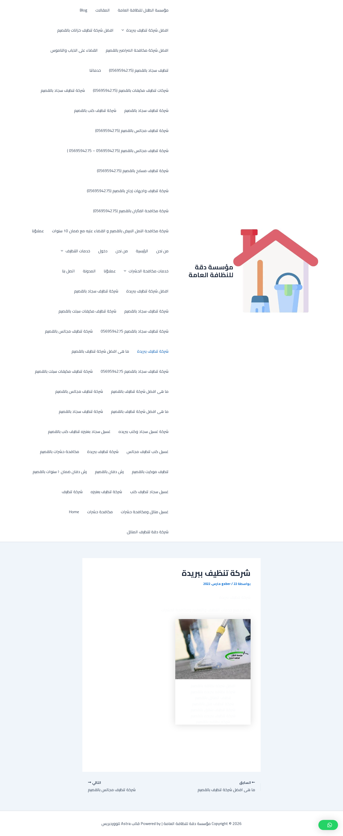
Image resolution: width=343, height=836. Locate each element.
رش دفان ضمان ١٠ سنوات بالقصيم (60, 471)
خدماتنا (95, 70)
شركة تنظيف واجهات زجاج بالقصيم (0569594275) (127, 190)
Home (74, 511)
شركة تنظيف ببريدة (152, 351)
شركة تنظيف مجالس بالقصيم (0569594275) (131, 130)
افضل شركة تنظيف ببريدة (147, 30)
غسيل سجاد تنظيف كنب (149, 491)
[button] (124, 30)
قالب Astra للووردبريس (120, 823)
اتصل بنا (68, 271)
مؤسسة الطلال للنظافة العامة (143, 10)
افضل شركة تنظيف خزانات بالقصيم (85, 30)
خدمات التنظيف (78, 251)
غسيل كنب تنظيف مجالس (147, 451)
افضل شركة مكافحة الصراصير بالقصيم (137, 50)
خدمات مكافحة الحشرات (148, 271)
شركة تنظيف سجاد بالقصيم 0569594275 (134, 331)
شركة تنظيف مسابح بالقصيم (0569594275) (132, 170)
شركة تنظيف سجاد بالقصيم (63, 90)
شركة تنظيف (72, 491)
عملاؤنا (38, 231)
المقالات (102, 10)
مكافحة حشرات (100, 511)
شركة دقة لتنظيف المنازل (147, 532)
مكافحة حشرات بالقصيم (59, 451)
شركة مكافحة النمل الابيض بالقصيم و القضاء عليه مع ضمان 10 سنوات (110, 231)
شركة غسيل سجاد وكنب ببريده (143, 431)
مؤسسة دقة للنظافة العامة (211, 271)
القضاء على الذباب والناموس (74, 50)
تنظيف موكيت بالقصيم (150, 471)
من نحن (162, 251)
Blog (83, 10)
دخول (102, 251)
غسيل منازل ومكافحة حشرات (144, 511)
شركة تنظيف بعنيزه (106, 491)
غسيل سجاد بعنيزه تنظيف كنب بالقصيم (79, 431)
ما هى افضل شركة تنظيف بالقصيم (100, 351)
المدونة (89, 271)
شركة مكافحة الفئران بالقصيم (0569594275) (130, 210)
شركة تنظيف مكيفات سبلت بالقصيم (87, 311)
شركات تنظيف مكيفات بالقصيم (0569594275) (130, 90)
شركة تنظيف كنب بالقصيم (95, 110)
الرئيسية (142, 251)
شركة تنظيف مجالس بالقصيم (69, 331)
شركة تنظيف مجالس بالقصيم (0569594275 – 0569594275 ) (117, 150)
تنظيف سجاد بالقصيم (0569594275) (138, 70)
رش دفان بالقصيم (109, 471)
